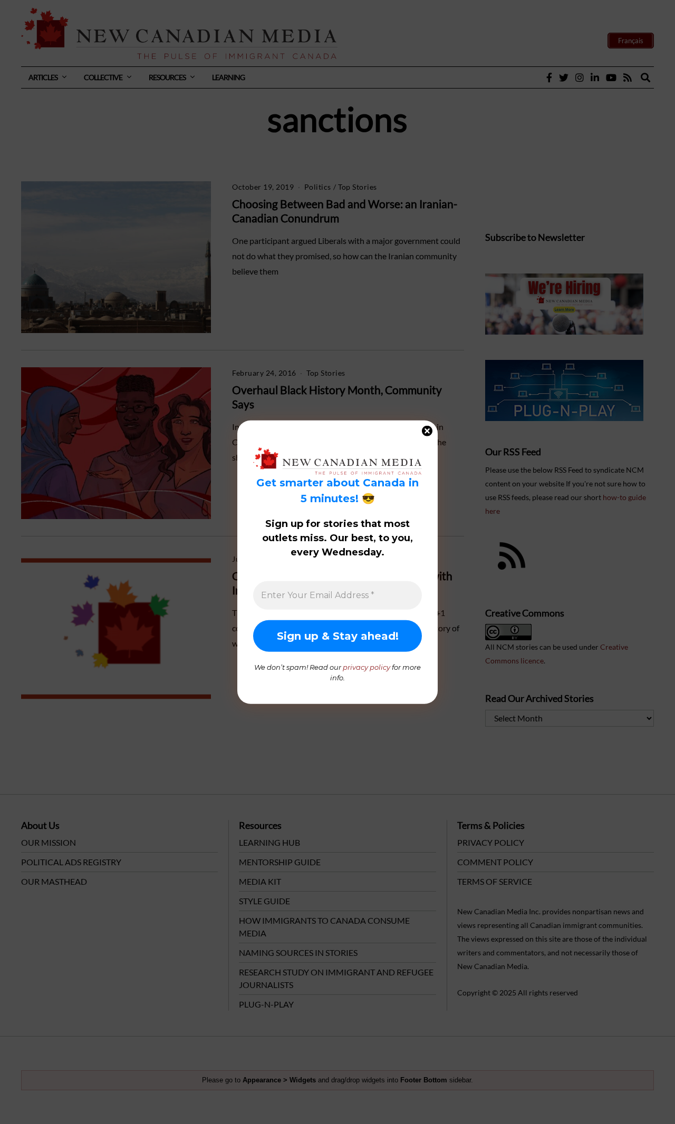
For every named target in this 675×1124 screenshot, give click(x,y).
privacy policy (366, 667)
